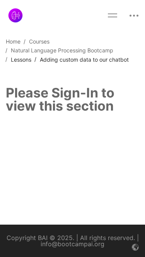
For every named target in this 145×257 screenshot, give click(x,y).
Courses (39, 41)
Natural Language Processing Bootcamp (62, 50)
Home (13, 41)
